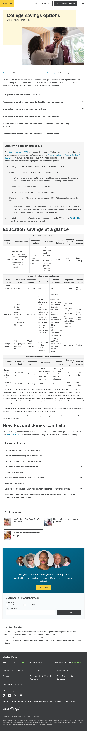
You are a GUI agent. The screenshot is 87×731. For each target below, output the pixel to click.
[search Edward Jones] (36, 3)
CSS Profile (75, 218)
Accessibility (59, 701)
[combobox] (30, 612)
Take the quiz (43, 588)
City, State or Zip (12, 609)
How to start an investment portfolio (65, 520)
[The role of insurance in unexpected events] (81, 477)
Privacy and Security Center (22, 701)
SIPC (39, 716)
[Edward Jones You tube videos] (21, 695)
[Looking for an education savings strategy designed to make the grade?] (81, 489)
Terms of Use (70, 701)
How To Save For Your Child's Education (26, 520)
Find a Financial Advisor (66, 3)
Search (69, 613)
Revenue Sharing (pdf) (43, 701)
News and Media (64, 671)
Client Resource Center (12, 684)
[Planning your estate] (81, 483)
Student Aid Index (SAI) (18, 152)
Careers (7, 676)
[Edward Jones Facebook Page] (4, 695)
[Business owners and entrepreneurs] (81, 466)
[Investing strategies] (81, 472)
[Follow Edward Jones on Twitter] (15, 695)
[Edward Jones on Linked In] (9, 695)
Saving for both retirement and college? (27, 534)
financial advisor (13, 434)
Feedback (6, 701)
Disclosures (35, 671)
